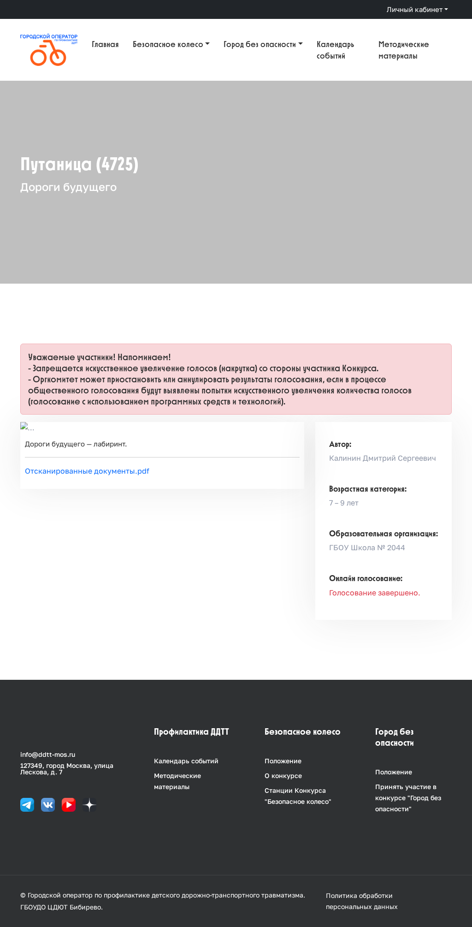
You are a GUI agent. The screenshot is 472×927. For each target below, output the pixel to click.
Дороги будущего (68, 186)
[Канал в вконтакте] (48, 804)
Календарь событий (335, 50)
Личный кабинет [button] (414, 9)
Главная (105, 44)
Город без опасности (260, 44)
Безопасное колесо (168, 44)
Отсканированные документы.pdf (87, 470)
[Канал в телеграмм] (27, 804)
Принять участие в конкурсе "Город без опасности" (408, 798)
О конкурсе (283, 775)
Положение (283, 761)
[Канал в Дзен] (89, 804)
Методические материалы (403, 50)
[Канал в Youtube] (69, 804)
